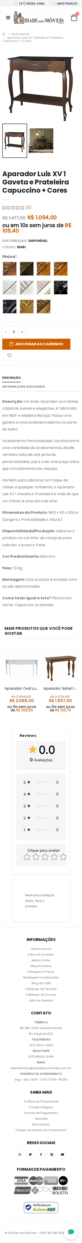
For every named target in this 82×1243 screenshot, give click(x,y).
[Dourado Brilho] (26, 306)
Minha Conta (41, 960)
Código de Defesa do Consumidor (41, 1130)
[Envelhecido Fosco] (60, 268)
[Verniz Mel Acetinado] (43, 268)
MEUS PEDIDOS (66, 3)
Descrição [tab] (11, 378)
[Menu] (8, 17)
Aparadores (20, 34)
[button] (41, 782)
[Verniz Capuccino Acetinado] (26, 268)
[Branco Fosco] (26, 287)
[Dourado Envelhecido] (43, 306)
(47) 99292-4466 (31, 3)
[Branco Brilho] (9, 287)
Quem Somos (41, 949)
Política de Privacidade (41, 1101)
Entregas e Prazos (41, 972)
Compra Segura (41, 1107)
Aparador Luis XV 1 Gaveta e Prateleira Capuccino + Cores (35, 182)
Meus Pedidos (41, 966)
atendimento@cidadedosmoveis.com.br (41, 1068)
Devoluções (41, 1124)
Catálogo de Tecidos (41, 989)
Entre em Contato (41, 954)
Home (4, 34)
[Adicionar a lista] (9, 355)
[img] (13, 207)
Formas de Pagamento (41, 1113)
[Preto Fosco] (9, 306)
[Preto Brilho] (60, 287)
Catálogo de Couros (41, 994)
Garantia (41, 1118)
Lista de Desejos (41, 1000)
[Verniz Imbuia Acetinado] (9, 268)
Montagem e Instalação (41, 977)
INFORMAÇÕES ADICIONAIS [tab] (23, 386)
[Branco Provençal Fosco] (43, 287)
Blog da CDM (41, 983)
